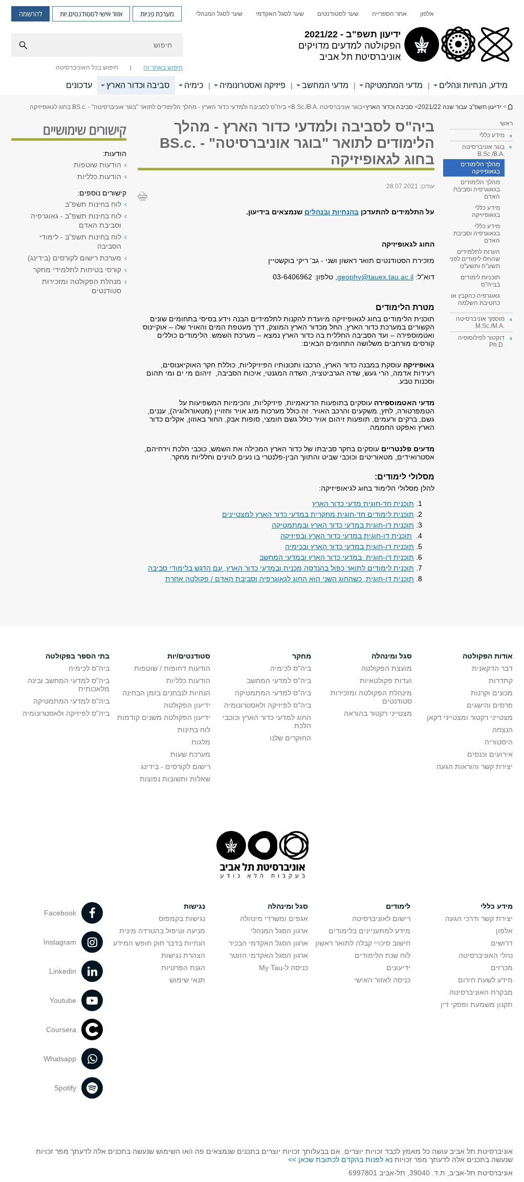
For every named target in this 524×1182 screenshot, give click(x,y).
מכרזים (502, 968)
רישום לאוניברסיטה (381, 918)
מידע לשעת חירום (485, 980)
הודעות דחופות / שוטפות (172, 668)
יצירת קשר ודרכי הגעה (479, 918)
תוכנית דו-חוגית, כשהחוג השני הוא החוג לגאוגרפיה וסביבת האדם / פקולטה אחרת (289, 579)
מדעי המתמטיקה (394, 85)
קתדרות (501, 680)
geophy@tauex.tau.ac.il (375, 277)
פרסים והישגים (490, 705)
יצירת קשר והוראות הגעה (474, 766)
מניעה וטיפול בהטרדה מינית (162, 931)
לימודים (398, 906)
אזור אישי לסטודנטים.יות (91, 13)
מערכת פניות (157, 13)
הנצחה (502, 730)
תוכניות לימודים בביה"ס (480, 281)
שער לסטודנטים (338, 13)
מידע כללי (497, 906)
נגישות (194, 906)
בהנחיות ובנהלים (331, 212)
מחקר (301, 656)
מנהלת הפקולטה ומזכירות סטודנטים (81, 286)
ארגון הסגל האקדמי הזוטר (268, 955)
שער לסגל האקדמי (280, 13)
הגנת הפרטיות (183, 968)
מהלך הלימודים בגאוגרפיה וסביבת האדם (476, 189)
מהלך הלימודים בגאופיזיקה (480, 168)
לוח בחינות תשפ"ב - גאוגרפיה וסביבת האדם (76, 220)
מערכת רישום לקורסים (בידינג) (74, 258)
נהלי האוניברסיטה (485, 955)
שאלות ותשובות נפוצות (175, 779)
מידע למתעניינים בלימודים (369, 931)
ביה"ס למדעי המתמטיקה (273, 693)
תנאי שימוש (187, 980)
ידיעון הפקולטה (187, 705)
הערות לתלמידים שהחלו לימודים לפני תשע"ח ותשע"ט (474, 259)
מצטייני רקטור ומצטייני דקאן (470, 717)
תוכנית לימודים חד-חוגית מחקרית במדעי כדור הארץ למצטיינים (318, 514)
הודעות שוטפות (97, 165)
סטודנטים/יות (188, 656)
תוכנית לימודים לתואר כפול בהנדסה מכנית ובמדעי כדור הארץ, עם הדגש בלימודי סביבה (281, 568)
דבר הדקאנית (492, 668)
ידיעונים (398, 968)
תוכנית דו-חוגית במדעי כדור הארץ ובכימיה (349, 546)
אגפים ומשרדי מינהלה (274, 918)
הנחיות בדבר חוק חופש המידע (159, 943)
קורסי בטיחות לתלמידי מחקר (77, 270)
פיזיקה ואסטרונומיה (253, 85)
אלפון (427, 13)
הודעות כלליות (99, 176)
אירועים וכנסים (490, 754)
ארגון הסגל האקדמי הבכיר (268, 943)
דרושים (502, 943)
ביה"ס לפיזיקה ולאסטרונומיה (267, 705)
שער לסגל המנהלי (219, 13)
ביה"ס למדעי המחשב (279, 680)
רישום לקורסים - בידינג (175, 766)
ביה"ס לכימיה (290, 668)
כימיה (193, 85)
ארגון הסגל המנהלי (279, 931)
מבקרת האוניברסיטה (481, 992)
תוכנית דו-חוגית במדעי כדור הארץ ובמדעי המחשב (336, 557)
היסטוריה (499, 742)
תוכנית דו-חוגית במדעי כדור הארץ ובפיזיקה (346, 536)
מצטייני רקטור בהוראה (378, 713)
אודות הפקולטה (488, 656)
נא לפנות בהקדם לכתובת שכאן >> (340, 1159)
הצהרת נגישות (183, 955)
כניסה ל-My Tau (283, 968)
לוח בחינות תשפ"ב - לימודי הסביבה (80, 241)
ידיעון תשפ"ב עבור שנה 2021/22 (509, 107)
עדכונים (79, 85)
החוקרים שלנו (290, 738)
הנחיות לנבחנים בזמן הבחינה (166, 693)
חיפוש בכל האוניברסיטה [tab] (87, 67)
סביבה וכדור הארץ (138, 85)
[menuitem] (427, 14)
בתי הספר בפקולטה (78, 656)
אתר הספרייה (389, 13)
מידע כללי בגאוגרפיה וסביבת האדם (476, 233)
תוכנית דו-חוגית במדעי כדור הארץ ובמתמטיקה (343, 525)
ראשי (506, 123)
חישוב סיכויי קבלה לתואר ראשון (362, 943)
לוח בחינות (194, 730)
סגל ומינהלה (392, 656)
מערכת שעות (190, 754)
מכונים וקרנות (492, 693)
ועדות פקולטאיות (386, 680)
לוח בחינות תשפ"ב (93, 204)
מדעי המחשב (325, 85)
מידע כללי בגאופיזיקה (486, 211)
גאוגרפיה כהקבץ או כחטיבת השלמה (475, 299)
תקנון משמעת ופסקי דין (477, 1004)
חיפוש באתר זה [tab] (163, 67)
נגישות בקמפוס (182, 918)
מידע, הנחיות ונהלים (473, 85)
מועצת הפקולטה (386, 668)
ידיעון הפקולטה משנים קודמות (163, 717)
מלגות (200, 742)
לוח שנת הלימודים (382, 955)
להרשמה (30, 13)
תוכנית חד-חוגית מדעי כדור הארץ (363, 503)
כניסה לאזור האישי (382, 980)
